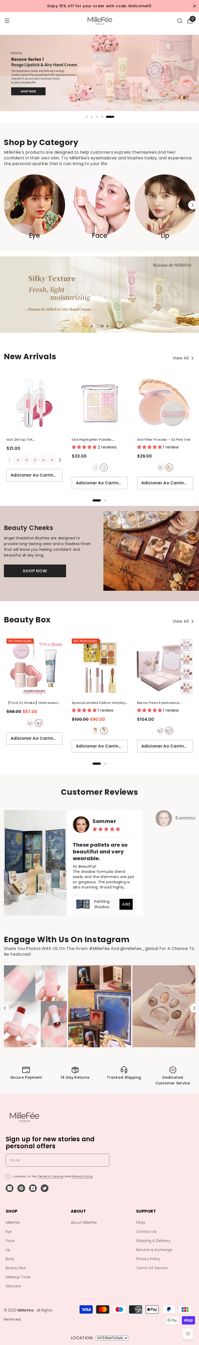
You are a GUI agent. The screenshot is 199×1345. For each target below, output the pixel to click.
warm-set (95, 731)
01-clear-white (161, 467)
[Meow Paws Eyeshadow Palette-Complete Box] (165, 666)
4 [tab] (102, 117)
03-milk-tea (35, 460)
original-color (161, 731)
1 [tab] (87, 117)
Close (194, 6)
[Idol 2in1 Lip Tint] (34, 403)
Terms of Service (50, 1176)
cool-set (104, 731)
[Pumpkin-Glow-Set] (29, 723)
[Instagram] (9, 1188)
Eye (34, 236)
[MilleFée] (99, 73)
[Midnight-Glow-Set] (38, 723)
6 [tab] (112, 117)
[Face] (99, 205)
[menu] (7, 21)
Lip (165, 236)
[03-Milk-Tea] (34, 460)
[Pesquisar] (179, 21)
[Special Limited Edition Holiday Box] (99, 666)
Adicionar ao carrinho (35, 475)
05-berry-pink (52, 460)
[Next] (192, 205)
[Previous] (4, 1008)
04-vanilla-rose (43, 460)
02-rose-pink (104, 467)
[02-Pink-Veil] (169, 467)
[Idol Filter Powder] (165, 403)
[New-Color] (169, 731)
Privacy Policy (82, 1176)
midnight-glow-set (38, 723)
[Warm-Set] (95, 731)
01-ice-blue (95, 467)
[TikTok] (33, 1188)
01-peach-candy (18, 460)
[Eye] (34, 205)
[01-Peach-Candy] (17, 460)
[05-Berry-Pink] (51, 460)
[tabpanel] (99, 73)
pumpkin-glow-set (30, 723)
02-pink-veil (169, 467)
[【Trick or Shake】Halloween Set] (34, 666)
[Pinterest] (21, 1188)
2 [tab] (92, 117)
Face (99, 236)
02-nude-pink (26, 460)
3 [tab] (97, 117)
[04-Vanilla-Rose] (43, 460)
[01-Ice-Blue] (95, 467)
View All (181, 358)
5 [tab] (110, 117)
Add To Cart (126, 905)
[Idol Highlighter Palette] (99, 403)
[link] (26, 1077)
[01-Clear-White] (160, 467)
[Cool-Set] (103, 731)
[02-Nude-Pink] (26, 460)
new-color (169, 731)
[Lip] (165, 205)
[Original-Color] (160, 731)
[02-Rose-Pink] (103, 467)
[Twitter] (44, 1188)
